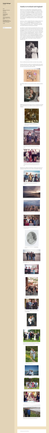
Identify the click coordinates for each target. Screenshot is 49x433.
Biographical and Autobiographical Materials (5, 15)
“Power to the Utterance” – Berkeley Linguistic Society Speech (6, 18)
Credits (4, 23)
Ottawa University (31, 32)
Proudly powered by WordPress (24, 431)
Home (4, 8)
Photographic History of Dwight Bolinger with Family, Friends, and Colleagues (7, 21)
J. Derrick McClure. (29, 14)
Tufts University (34, 9)
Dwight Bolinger (7, 3)
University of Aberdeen (34, 34)
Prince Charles (27, 311)
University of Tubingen (30, 11)
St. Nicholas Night (30, 22)
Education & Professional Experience (6, 10)
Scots (27, 38)
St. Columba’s (22, 30)
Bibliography (4, 12)
